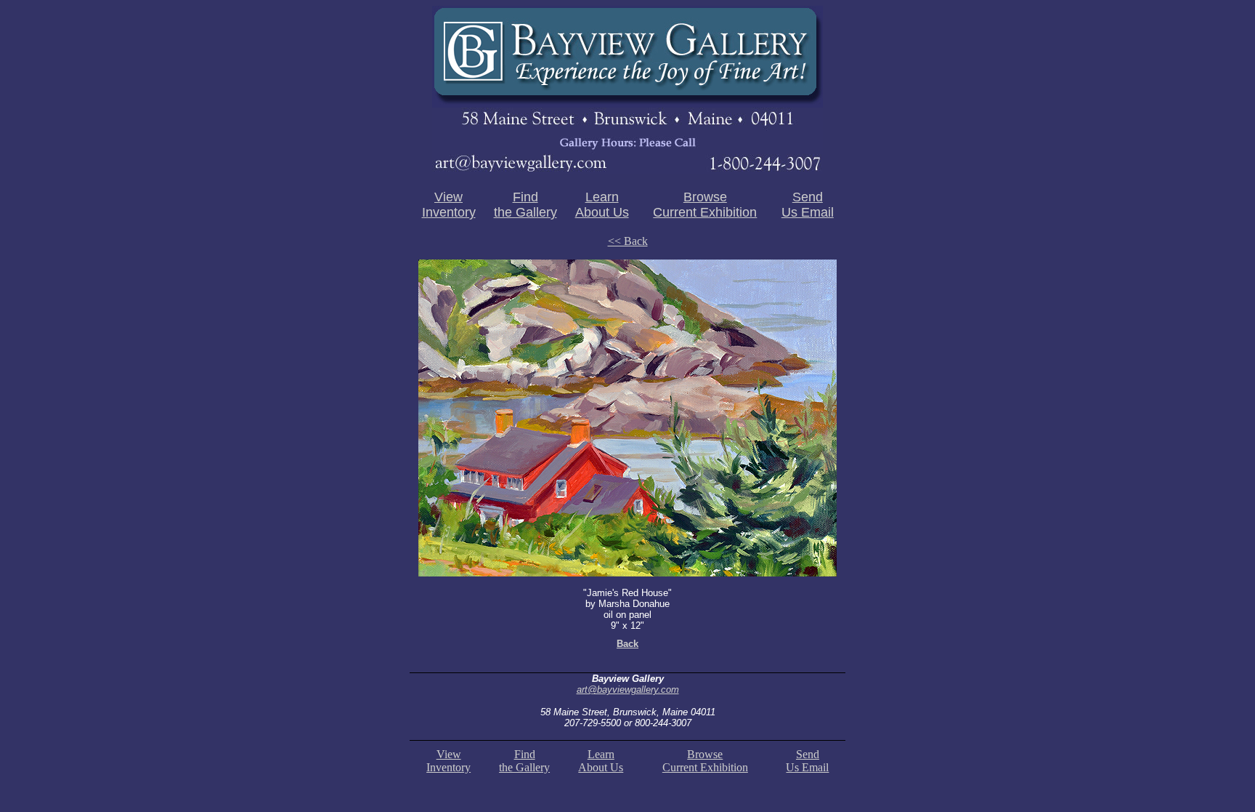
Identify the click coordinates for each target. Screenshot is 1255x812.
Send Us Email (807, 205)
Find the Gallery (525, 205)
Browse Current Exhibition (705, 205)
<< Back (628, 241)
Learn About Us (602, 205)
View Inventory (449, 205)
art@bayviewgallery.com (628, 689)
